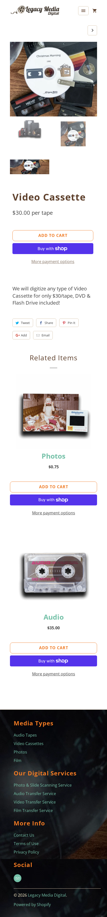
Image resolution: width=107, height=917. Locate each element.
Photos (20, 752)
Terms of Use (26, 843)
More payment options (52, 261)
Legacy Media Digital (47, 895)
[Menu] (83, 10)
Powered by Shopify (32, 904)
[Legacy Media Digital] (35, 11)
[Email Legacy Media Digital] (17, 878)
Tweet (25, 323)
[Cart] (95, 10)
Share (49, 323)
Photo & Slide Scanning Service (43, 785)
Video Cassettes (29, 743)
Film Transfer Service (33, 810)
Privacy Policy (26, 852)
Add (24, 335)
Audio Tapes (25, 735)
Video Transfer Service (35, 802)
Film (17, 760)
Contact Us (24, 835)
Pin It (71, 323)
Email (46, 335)
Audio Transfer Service (35, 793)
